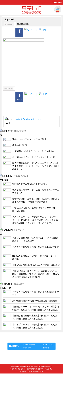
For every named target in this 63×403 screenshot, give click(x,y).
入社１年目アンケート (14, 374)
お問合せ (46, 348)
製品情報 (13, 339)
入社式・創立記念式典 (14, 380)
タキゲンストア (48, 345)
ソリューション (25, 339)
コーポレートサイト (30, 345)
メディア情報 (11, 390)
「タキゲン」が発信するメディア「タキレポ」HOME (27, 336)
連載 (35, 339)
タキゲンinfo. (44, 339)
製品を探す (27, 348)
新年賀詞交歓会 (12, 385)
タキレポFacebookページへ (27, 119)
